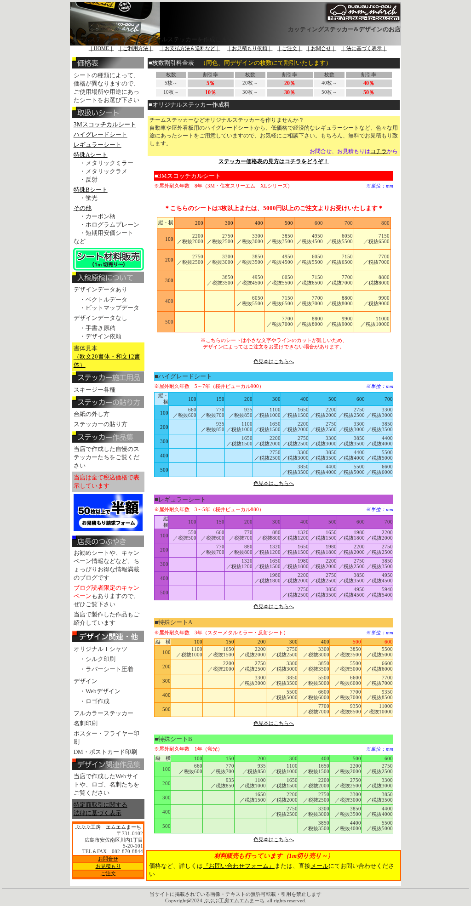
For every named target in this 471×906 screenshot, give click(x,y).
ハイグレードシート (100, 134)
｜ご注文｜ (289, 48)
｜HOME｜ (101, 48)
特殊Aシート (91, 154)
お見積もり (108, 866)
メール (319, 865)
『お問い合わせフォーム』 (239, 865)
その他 (83, 208)
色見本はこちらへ (273, 361)
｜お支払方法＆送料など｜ (190, 48)
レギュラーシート (97, 144)
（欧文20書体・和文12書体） (107, 356)
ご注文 (108, 873)
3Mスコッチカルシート (105, 124)
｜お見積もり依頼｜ (249, 48)
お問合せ (108, 858)
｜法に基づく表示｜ (364, 48)
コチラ (378, 151)
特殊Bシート (91, 189)
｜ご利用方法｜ (135, 48)
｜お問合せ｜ (321, 48)
